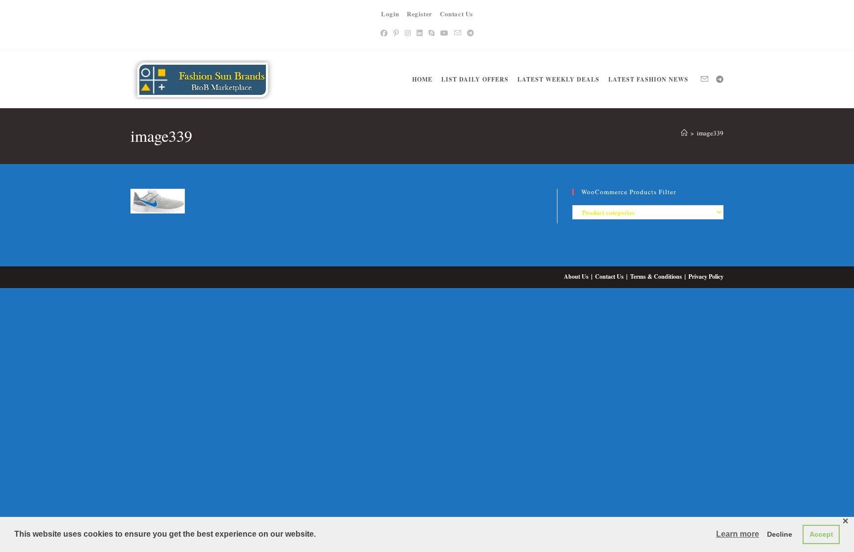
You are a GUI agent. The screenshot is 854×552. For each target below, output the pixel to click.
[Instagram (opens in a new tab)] (408, 33)
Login (390, 13)
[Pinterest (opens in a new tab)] (396, 33)
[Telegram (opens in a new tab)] (470, 33)
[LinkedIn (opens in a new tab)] (420, 33)
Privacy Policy (706, 276)
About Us (576, 276)
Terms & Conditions (656, 276)
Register (419, 13)
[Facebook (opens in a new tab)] (384, 33)
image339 (710, 132)
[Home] (684, 132)
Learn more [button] (737, 534)
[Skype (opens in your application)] (431, 33)
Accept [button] (821, 534)
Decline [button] (779, 534)
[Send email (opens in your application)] (457, 33)
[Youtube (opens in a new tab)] (444, 33)
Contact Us (456, 13)
